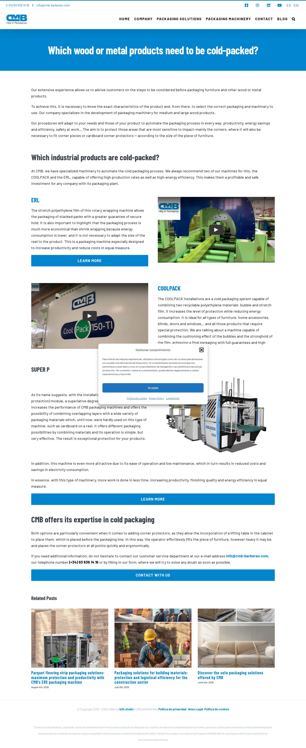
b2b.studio (126, 709)
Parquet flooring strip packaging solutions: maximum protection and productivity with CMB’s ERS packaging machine (68, 677)
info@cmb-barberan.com (53, 5)
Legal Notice (172, 398)
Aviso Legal (195, 709)
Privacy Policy (156, 398)
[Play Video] (216, 230)
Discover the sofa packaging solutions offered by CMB (230, 675)
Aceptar (153, 388)
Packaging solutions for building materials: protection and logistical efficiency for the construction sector (151, 677)
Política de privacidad (172, 709)
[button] (201, 350)
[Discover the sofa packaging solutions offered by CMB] (236, 638)
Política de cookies (137, 398)
